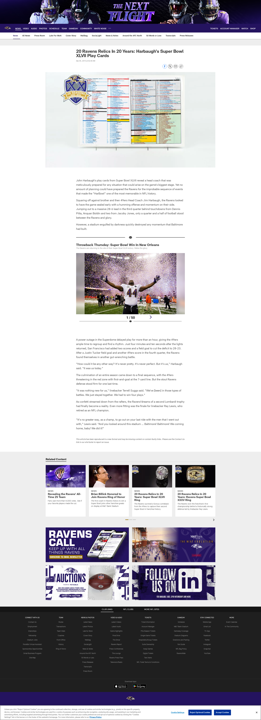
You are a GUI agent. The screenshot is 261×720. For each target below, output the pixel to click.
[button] (127, 520)
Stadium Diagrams (181, 635)
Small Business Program (32, 653)
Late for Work (88, 631)
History (61, 644)
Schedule (181, 622)
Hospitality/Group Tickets (148, 640)
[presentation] (214, 520)
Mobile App (207, 622)
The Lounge (116, 653)
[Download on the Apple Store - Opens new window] (121, 686)
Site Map (32, 658)
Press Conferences (116, 649)
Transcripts (88, 667)
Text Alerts (148, 658)
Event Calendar (231, 622)
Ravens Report (116, 644)
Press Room (87, 671)
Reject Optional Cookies (200, 712)
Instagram (207, 644)
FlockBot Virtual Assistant (32, 644)
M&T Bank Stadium (181, 626)
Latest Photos (88, 626)
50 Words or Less (87, 658)
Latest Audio (116, 626)
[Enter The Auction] (87, 582)
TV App (207, 631)
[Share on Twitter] (170, 68)
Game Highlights (116, 631)
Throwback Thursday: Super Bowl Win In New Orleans (117, 245)
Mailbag (88, 640)
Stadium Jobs (32, 640)
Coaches (61, 635)
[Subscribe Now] (87, 544)
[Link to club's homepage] (7, 28)
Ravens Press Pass (116, 658)
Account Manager (148, 626)
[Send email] (175, 68)
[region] (130, 712)
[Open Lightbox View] (130, 289)
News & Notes (88, 649)
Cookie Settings (177, 712)
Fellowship (32, 635)
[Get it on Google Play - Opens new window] (139, 687)
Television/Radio (116, 662)
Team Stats (61, 631)
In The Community (232, 626)
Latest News (87, 622)
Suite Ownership (148, 644)
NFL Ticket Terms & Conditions (148, 662)
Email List (207, 626)
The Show (116, 640)
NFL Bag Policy (181, 649)
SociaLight (88, 644)
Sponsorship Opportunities (32, 649)
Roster (61, 622)
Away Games (148, 649)
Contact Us (32, 622)
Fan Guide (181, 644)
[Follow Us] (173, 582)
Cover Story (87, 635)
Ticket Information (148, 622)
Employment (32, 626)
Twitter (207, 640)
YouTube (207, 653)
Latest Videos (116, 622)
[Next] (150, 317)
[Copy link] (181, 66)
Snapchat (207, 649)
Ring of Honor (61, 649)
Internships (32, 631)
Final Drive (116, 635)
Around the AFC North (88, 653)
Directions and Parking (181, 640)
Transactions (61, 626)
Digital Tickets (148, 653)
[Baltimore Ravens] (130, 699)
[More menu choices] (110, 28)
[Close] (257, 712)
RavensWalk (181, 653)
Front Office (61, 640)
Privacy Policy (96, 717)
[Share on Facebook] (165, 68)
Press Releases (87, 662)
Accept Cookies (222, 712)
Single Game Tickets (148, 635)
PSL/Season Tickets (148, 631)
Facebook (207, 635)
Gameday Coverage (181, 631)
